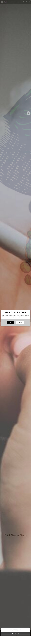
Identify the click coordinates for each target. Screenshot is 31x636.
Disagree (19, 322)
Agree (10, 322)
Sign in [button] (14, 633)
